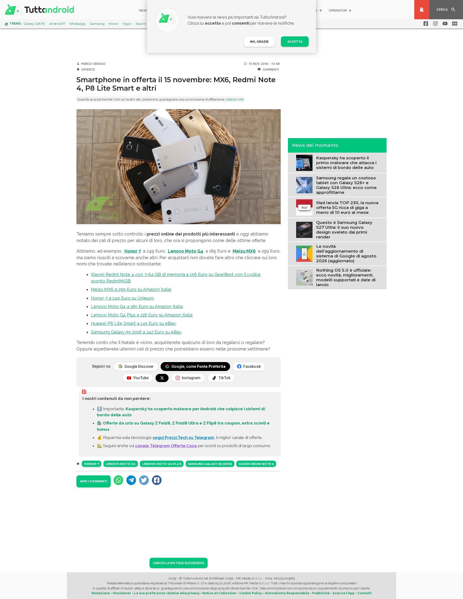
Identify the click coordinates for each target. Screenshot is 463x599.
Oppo (127, 24)
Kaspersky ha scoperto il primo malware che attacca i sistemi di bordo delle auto (346, 162)
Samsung (97, 24)
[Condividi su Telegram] (131, 480)
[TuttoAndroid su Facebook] (425, 23)
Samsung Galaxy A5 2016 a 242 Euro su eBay (136, 332)
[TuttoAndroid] (40, 10)
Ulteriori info (235, 99)
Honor (113, 24)
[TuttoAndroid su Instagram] (434, 23)
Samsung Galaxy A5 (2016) (210, 464)
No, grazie (259, 41)
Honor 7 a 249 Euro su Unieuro (122, 298)
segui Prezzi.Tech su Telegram (183, 437)
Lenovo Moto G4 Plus (161, 464)
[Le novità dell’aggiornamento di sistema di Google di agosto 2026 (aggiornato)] (304, 253)
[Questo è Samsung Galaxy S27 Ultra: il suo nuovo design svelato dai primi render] (304, 229)
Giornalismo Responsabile (287, 593)
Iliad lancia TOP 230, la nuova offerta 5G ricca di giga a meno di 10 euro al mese (347, 207)
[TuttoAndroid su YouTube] (444, 23)
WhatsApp (77, 24)
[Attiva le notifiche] (421, 9)
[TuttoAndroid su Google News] (454, 23)
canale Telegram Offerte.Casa (166, 445)
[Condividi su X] (144, 480)
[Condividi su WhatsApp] (118, 480)
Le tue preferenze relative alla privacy (166, 593)
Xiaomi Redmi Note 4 (256, 464)
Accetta (294, 41)
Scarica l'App (343, 593)
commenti (271, 69)
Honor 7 (132, 251)
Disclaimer (122, 593)
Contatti (364, 593)
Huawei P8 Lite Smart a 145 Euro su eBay (133, 323)
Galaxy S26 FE (34, 24)
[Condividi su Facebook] (157, 480)
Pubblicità (321, 593)
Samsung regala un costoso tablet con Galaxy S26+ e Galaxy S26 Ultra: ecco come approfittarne (346, 185)
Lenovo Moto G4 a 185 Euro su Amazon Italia (137, 306)
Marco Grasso (93, 64)
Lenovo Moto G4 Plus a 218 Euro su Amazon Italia (141, 314)
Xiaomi (141, 24)
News (144, 10)
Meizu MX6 (244, 251)
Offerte (88, 69)
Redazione (101, 593)
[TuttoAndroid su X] (162, 378)
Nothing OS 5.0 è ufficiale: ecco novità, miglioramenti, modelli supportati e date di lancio (345, 277)
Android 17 (57, 24)
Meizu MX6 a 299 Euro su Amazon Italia (131, 289)
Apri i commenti (93, 481)
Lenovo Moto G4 (185, 251)
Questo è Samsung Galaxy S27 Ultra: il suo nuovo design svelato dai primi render (344, 229)
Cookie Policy (250, 593)
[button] (340, 11)
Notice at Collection (219, 593)
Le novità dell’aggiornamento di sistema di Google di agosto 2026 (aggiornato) (346, 253)
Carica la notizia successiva (178, 563)
